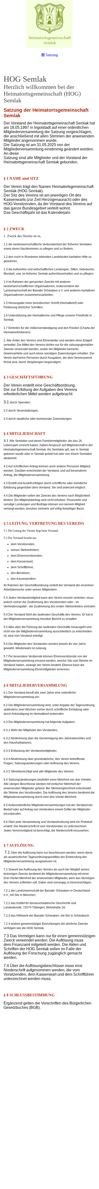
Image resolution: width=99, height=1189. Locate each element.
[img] (49, 24)
